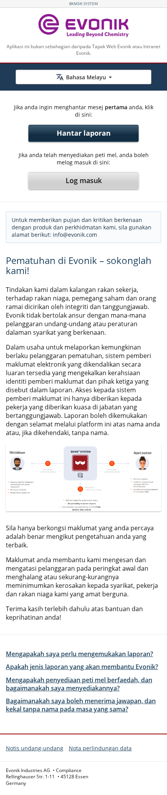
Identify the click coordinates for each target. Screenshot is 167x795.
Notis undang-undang (34, 748)
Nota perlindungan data (100, 748)
